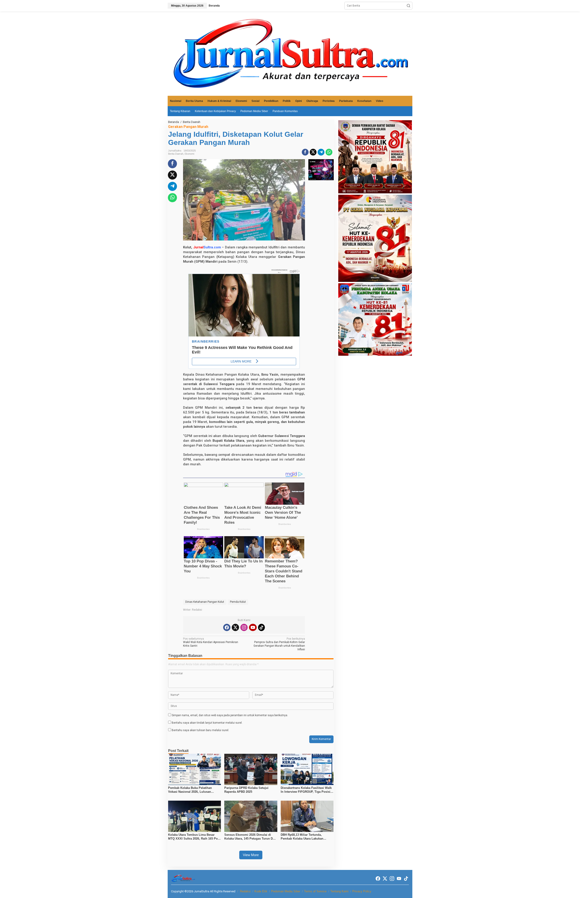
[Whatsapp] (329, 152)
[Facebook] (226, 627)
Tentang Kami (339, 891)
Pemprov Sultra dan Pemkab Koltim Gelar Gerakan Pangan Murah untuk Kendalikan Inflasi (279, 644)
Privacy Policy (361, 891)
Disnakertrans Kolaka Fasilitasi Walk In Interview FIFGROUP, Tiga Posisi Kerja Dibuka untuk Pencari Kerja (306, 790)
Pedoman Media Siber (285, 891)
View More (251, 855)
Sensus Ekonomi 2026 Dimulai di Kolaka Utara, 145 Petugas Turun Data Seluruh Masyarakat (250, 837)
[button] (408, 6)
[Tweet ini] (313, 152)
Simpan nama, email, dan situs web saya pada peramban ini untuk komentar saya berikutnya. (230, 715)
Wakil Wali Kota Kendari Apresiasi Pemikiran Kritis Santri (210, 642)
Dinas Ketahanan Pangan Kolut (204, 601)
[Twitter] (235, 627)
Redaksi (245, 891)
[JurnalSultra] (290, 53)
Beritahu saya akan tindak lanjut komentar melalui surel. (207, 722)
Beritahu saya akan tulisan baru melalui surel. (200, 730)
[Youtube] (253, 627)
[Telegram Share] (321, 152)
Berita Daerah (175, 153)
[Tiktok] (261, 627)
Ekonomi (189, 153)
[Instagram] (244, 627)
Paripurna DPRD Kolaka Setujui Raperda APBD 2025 (246, 789)
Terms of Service (315, 891)
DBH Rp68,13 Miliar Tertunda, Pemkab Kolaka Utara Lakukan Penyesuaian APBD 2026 (302, 837)
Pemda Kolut (238, 601)
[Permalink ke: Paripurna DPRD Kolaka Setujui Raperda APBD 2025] (250, 769)
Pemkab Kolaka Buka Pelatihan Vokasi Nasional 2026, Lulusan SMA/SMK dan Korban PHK (190, 790)
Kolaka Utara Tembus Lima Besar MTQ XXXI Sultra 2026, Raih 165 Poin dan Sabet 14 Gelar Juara (194, 837)
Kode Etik (260, 891)
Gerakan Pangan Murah (188, 127)
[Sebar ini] (305, 152)
